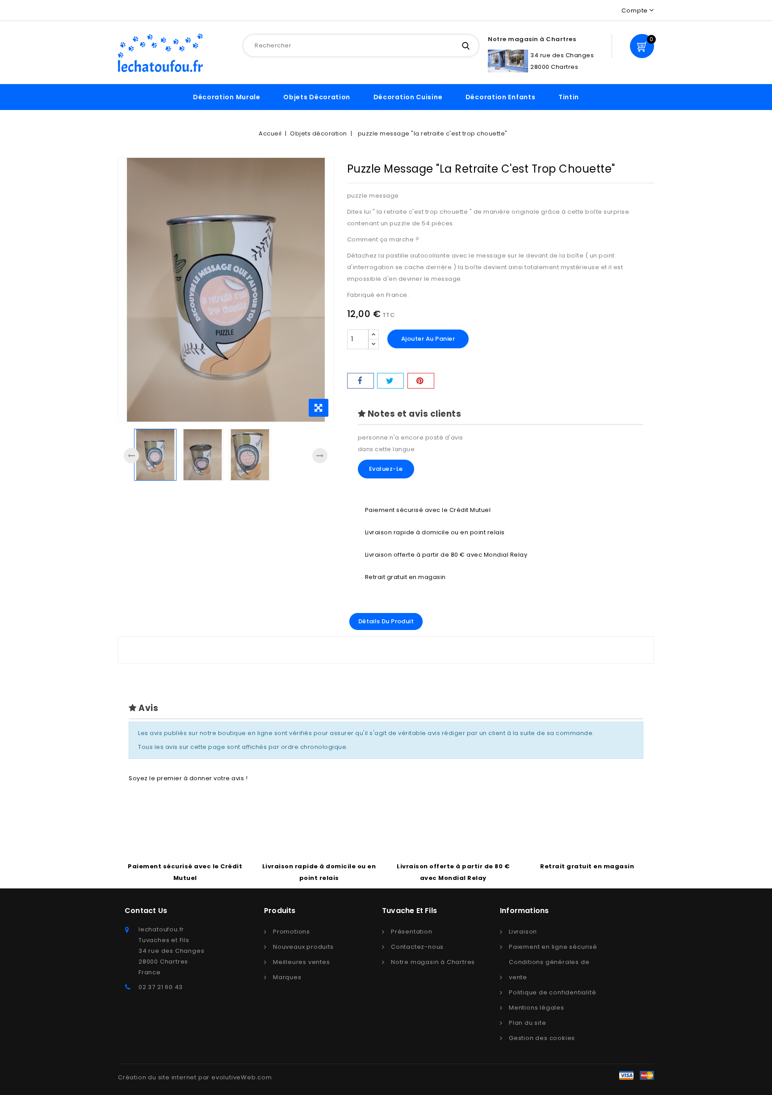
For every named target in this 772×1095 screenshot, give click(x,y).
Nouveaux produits (303, 947)
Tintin (568, 97)
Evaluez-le (386, 469)
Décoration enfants (501, 97)
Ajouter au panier (428, 338)
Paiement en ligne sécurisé (553, 947)
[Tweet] (390, 380)
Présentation (411, 931)
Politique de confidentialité (552, 992)
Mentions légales (536, 1007)
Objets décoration (316, 97)
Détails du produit (386, 621)
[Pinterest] (421, 380)
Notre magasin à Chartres (433, 962)
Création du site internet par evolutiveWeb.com (195, 1077)
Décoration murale (226, 97)
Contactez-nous (417, 947)
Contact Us (146, 910)
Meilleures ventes (301, 962)
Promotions (291, 931)
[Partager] (360, 380)
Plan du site (527, 1023)
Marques (287, 977)
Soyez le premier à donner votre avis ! (188, 778)
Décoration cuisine (408, 97)
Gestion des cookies (542, 1038)
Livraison (523, 931)
